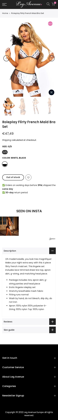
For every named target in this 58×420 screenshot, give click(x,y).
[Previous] (6, 58)
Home (5, 13)
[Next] (52, 58)
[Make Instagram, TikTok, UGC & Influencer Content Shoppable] (52, 239)
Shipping (6, 140)
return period (16, 192)
